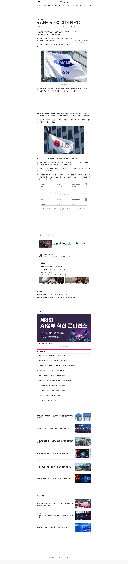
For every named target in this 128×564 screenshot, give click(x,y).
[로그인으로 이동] (89, 2)
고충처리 (58, 557)
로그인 (39, 557)
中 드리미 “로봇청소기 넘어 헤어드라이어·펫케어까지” (52, 390)
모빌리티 (54, 5)
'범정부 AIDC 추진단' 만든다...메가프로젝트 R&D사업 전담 (53, 428)
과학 (77, 5)
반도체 (44, 5)
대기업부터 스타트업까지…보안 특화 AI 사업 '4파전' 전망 (52, 453)
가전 (42, 19)
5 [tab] (64, 346)
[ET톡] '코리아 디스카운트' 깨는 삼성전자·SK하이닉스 (52, 370)
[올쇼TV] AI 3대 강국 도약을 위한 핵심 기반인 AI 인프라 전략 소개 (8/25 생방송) (56, 297)
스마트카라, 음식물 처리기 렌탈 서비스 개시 (49, 396)
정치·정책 (82, 5)
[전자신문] (64, 1)
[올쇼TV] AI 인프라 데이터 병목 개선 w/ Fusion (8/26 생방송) (52, 294)
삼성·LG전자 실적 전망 (80, 42)
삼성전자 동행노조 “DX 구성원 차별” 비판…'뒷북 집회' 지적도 (53, 360)
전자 (49, 5)
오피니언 (89, 5)
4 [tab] (63, 346)
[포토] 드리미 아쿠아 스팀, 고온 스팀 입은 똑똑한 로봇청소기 (53, 385)
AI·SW (38, 5)
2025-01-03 (70, 26)
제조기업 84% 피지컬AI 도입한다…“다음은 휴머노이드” (52, 375)
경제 (64, 5)
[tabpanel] (64, 329)
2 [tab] (60, 346)
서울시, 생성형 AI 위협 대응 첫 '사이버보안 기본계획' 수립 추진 (54, 467)
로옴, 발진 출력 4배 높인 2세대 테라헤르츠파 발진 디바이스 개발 (69, 243)
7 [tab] (67, 346)
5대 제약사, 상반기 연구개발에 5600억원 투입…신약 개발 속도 (58, 256)
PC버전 (68, 557)
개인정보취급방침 (51, 557)
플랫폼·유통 (71, 5)
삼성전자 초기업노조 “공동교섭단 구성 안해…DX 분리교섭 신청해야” (55, 380)
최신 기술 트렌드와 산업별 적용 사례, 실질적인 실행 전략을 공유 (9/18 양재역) (56, 31)
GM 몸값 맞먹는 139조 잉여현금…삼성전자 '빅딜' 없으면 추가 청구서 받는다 (57, 365)
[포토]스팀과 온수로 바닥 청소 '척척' (47, 401)
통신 (60, 5)
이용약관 (44, 557)
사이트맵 (64, 557)
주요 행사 (40, 312)
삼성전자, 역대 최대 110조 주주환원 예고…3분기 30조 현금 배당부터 (55, 355)
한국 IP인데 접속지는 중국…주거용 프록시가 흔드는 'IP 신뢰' (53, 479)
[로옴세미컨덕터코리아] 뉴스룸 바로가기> (62, 245)
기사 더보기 (53, 254)
